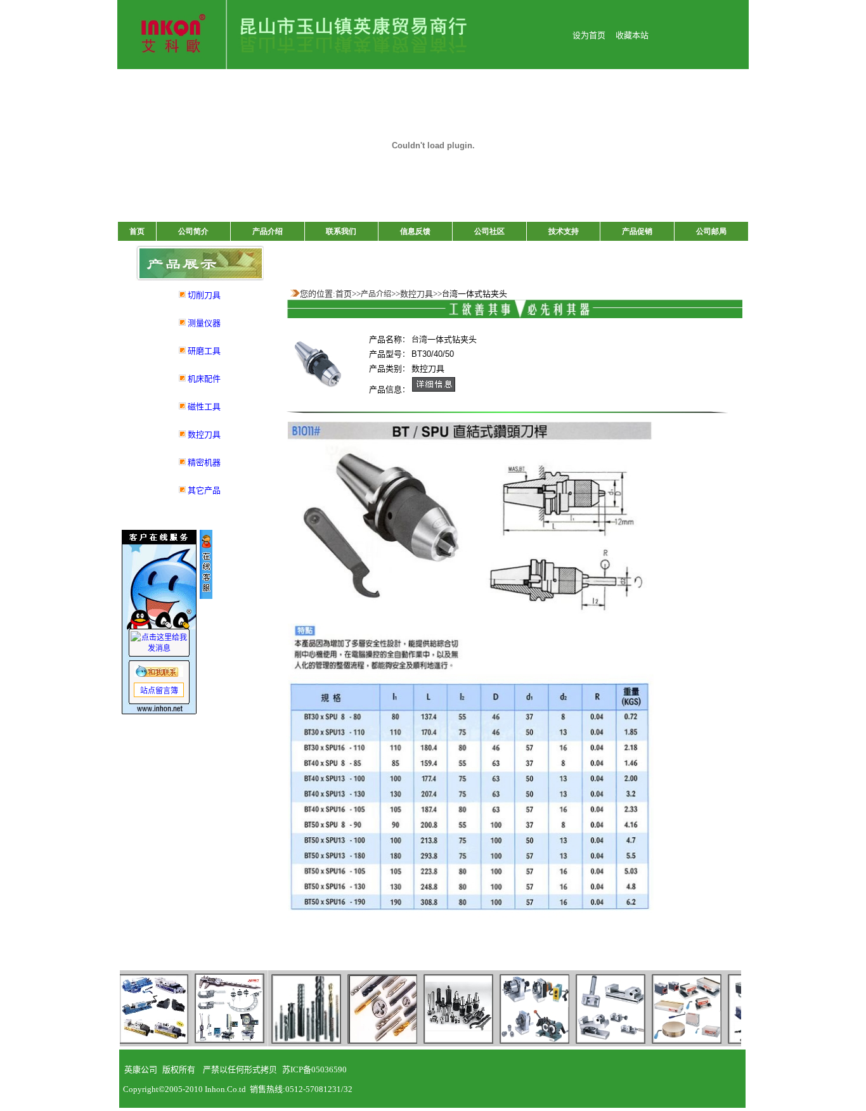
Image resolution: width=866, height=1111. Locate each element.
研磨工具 (204, 351)
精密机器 (204, 462)
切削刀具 (204, 295)
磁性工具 (204, 406)
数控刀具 (204, 434)
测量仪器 (204, 323)
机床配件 (204, 378)
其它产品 (204, 490)
